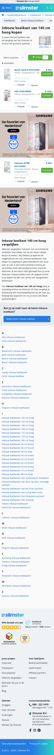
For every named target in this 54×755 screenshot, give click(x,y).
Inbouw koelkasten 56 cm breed (18, 462)
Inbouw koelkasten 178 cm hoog (18, 436)
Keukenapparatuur (17, 15)
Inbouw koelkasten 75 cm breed (18, 470)
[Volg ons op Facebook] (30, 730)
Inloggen (6, 705)
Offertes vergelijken (12, 677)
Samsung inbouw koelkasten (16, 558)
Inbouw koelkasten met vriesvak (18, 499)
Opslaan (34, 85)
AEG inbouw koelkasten (13, 337)
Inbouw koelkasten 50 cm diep (17, 451)
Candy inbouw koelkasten (14, 372)
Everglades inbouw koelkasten (17, 393)
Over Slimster (8, 710)
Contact (32, 677)
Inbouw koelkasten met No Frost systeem (22, 488)
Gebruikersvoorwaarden (14, 743)
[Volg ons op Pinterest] (39, 730)
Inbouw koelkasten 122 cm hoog (18, 421)
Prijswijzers (7, 667)
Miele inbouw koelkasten (14, 527)
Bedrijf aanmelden (38, 662)
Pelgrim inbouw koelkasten (15, 547)
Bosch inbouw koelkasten (14, 362)
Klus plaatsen (8, 672)
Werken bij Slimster (11, 724)
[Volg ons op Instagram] (34, 730)
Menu (8, 7)
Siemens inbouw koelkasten (16, 561)
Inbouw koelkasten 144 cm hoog (18, 425)
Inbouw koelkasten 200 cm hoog (18, 440)
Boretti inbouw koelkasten (15, 358)
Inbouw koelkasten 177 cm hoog (18, 432)
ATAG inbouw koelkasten (14, 341)
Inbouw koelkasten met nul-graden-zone (22, 492)
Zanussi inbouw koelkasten (15, 595)
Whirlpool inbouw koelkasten (16, 585)
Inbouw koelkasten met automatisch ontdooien (25, 478)
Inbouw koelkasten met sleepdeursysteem (23, 496)
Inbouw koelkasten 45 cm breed (18, 447)
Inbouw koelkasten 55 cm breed (18, 459)
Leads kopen (35, 667)
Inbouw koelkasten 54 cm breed (18, 455)
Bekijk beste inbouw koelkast (20, 318)
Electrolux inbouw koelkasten (16, 386)
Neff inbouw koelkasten (14, 537)
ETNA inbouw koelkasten (14, 390)
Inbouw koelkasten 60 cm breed (18, 466)
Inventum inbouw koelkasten (16, 507)
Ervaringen (7, 714)
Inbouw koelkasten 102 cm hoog (18, 417)
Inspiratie (6, 662)
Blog (4, 690)
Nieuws (5, 719)
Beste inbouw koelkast (32, 20)
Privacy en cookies (39, 743)
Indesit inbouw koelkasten (15, 503)
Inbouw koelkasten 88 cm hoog (17, 474)
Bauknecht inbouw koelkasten (17, 351)
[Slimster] (4, 15)
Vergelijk (21, 85)
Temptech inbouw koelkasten (16, 575)
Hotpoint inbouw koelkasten (16, 407)
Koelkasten (35, 15)
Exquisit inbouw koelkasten (15, 397)
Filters (40, 57)
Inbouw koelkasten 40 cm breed (18, 444)
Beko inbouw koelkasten (14, 354)
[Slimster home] (27, 7)
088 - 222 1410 (40, 704)
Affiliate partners (37, 672)
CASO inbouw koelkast (13, 376)
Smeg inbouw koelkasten (14, 565)
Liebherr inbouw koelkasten (16, 517)
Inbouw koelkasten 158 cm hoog (18, 429)
